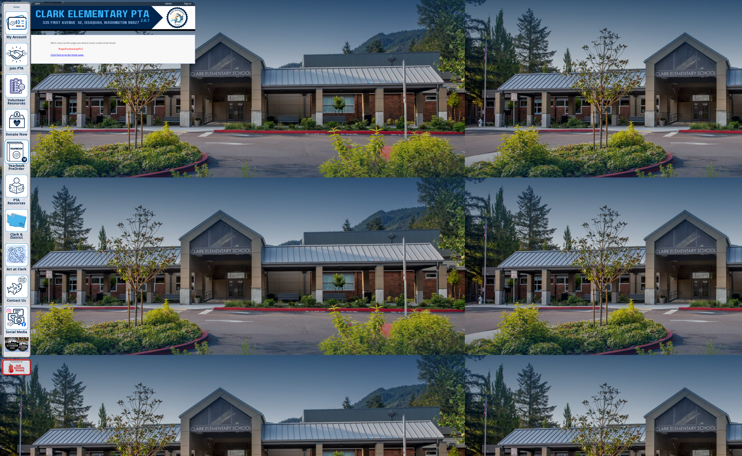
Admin (168, 3)
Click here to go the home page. (67, 55)
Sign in (187, 3)
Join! (37, 3)
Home (16, 7)
